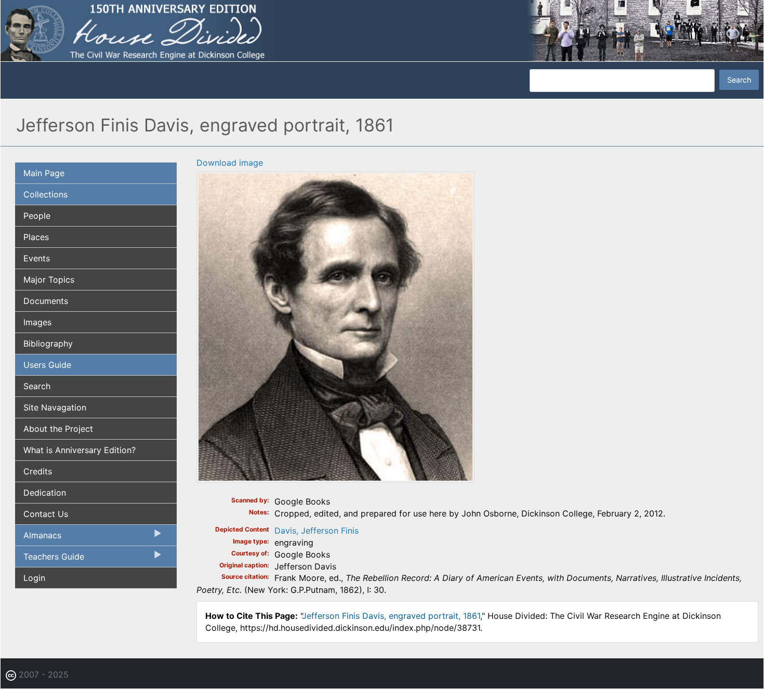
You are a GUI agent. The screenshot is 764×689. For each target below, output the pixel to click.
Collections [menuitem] (45, 194)
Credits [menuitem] (37, 471)
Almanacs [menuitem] (38, 538)
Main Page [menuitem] (43, 173)
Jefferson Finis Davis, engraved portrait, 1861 (391, 616)
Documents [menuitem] (45, 301)
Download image (229, 162)
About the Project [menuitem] (58, 428)
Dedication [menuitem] (44, 492)
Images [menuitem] (37, 322)
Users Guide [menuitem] (47, 365)
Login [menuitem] (34, 578)
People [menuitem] (36, 215)
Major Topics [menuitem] (48, 279)
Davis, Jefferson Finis (316, 530)
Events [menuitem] (36, 258)
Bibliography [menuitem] (48, 343)
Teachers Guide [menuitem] (49, 559)
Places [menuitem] (36, 237)
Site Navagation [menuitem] (54, 407)
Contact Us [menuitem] (45, 514)
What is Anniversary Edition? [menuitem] (79, 450)
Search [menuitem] (36, 386)
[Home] (382, 30)
